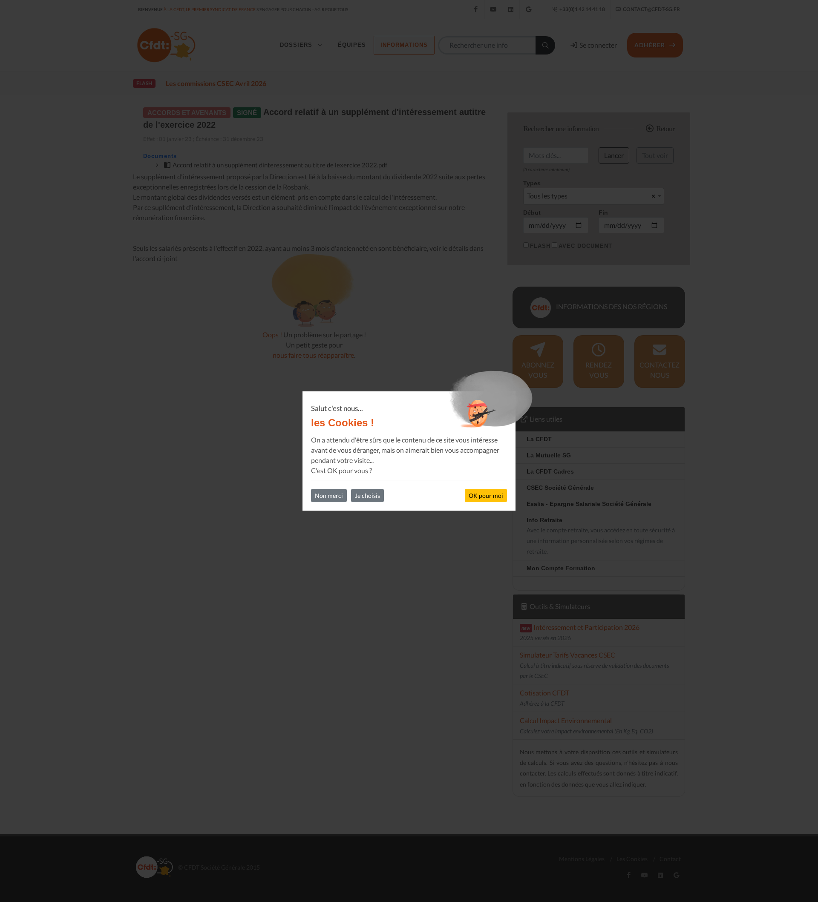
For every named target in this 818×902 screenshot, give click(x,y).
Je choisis (367, 495)
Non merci (329, 495)
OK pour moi (486, 495)
